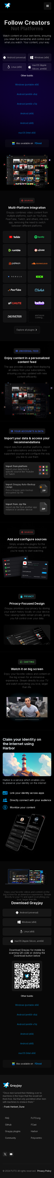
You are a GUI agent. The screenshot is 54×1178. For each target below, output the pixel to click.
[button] (47, 6)
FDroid (38, 143)
